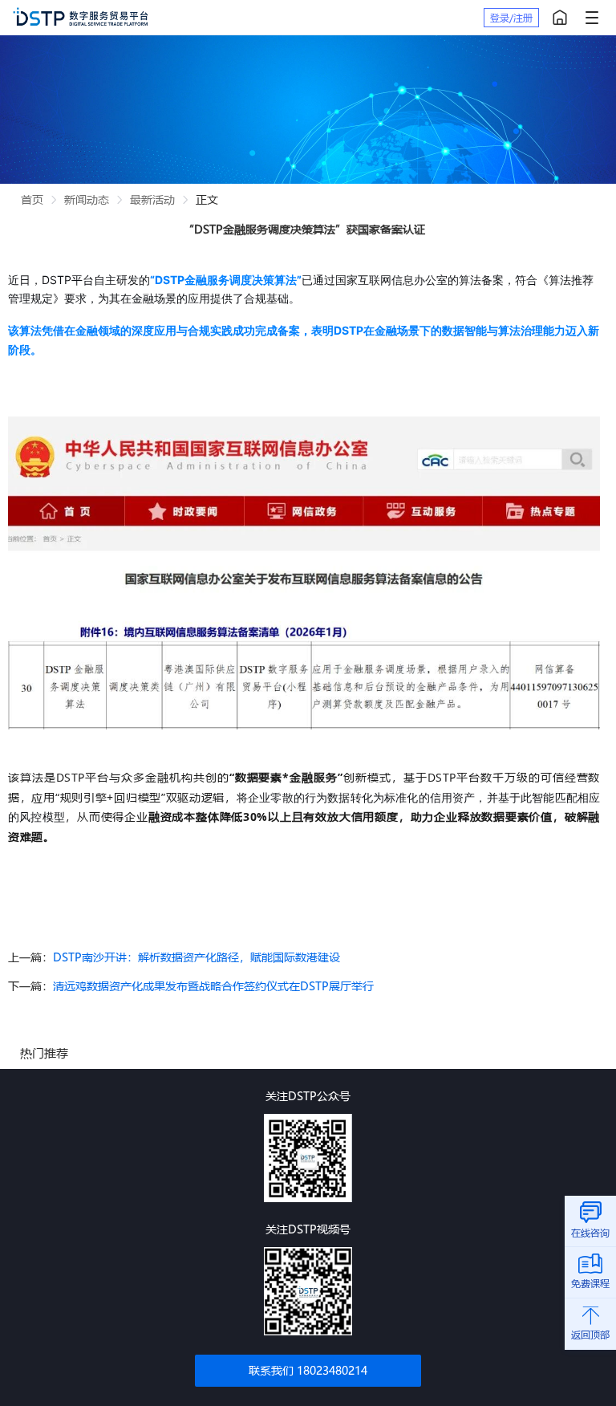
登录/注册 (511, 17)
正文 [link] (207, 199)
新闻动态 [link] (86, 199)
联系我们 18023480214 (308, 1370)
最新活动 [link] (152, 199)
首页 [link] (32, 199)
